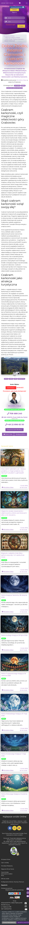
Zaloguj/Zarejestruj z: (17, 7)
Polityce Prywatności (20, 919)
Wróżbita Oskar (22, 80)
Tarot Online (5, 833)
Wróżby (21, 833)
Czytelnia (4, 475)
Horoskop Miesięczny (7, 866)
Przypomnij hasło (10, 24)
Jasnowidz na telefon (6, 874)
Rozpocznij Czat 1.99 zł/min (14, 429)
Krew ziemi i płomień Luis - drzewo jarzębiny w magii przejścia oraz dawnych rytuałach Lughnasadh (13, 471)
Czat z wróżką (5, 862)
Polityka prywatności (7, 888)
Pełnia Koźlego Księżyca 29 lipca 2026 (14, 635)
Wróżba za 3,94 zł (20, 434)
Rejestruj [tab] (14, 12)
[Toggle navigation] (26, 3)
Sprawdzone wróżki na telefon (14, 835)
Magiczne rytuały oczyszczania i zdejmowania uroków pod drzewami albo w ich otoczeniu (14, 513)
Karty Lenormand (14, 833)
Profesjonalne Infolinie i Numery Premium (12, 882)
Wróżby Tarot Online (7, 3)
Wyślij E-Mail (8, 434)
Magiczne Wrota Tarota (7, 869)
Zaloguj (21, 26)
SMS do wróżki (5, 878)
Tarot (25, 833)
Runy (2, 875)
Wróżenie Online (5, 859)
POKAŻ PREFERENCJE (9, 922)
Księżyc (3, 600)
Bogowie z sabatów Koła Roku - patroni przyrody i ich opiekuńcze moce (12, 555)
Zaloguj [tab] (14, 9)
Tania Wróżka (5, 872)
